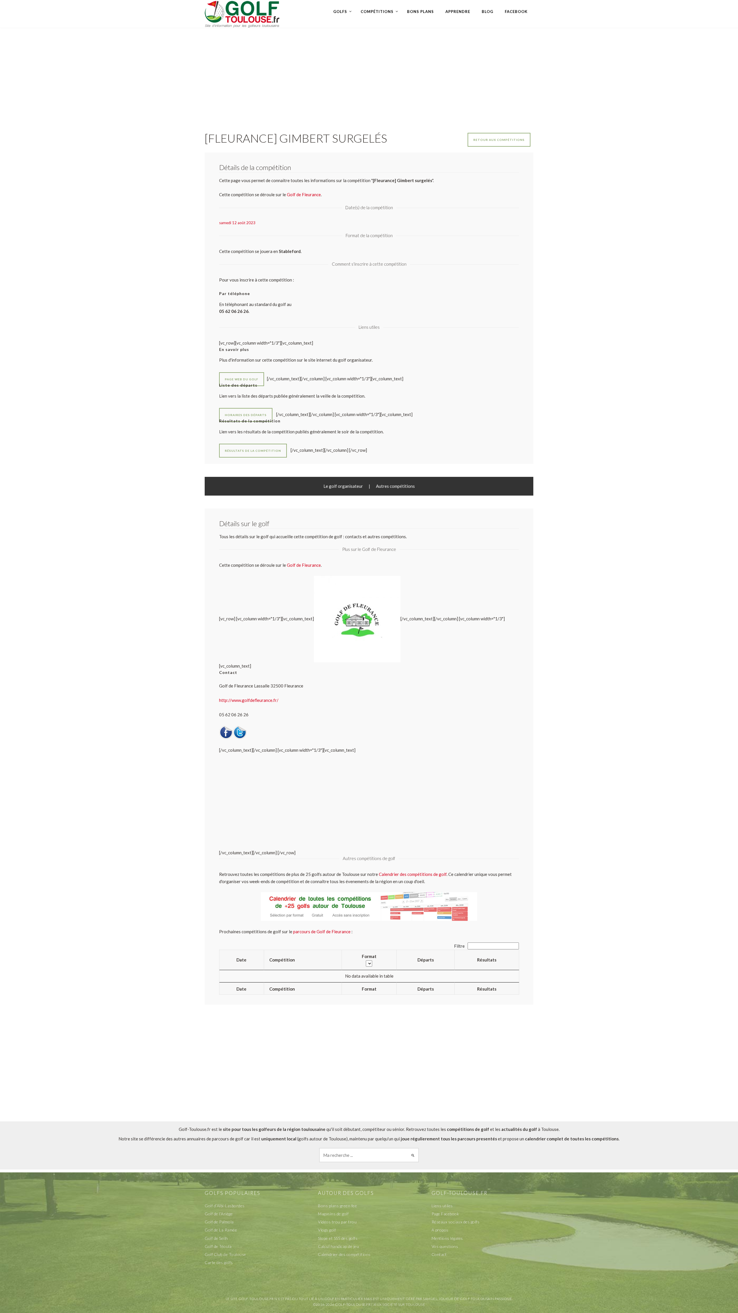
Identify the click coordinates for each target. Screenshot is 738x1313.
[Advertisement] (369, 73)
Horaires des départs (246, 415)
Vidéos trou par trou (337, 1221)
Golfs (340, 11)
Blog (487, 11)
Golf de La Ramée (221, 1229)
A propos (440, 1229)
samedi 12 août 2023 (237, 222)
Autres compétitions (395, 486)
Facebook (516, 11)
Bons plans (420, 11)
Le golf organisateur (343, 486)
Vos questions (445, 1246)
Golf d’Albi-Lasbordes (225, 1205)
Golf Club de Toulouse (225, 1254)
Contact (439, 1254)
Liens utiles (442, 1205)
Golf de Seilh (216, 1238)
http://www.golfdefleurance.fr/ (248, 700)
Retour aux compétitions (499, 139)
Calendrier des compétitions (344, 1254)
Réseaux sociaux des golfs (456, 1221)
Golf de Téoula (218, 1246)
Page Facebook (445, 1213)
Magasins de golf (333, 1213)
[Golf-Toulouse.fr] (242, 13)
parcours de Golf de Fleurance (322, 931)
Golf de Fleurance (304, 565)
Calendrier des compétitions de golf (413, 874)
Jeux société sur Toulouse (399, 1304)
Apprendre (457, 11)
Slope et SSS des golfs (337, 1238)
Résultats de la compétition (253, 450)
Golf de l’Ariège (219, 1213)
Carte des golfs (219, 1262)
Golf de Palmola (219, 1221)
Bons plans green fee (337, 1205)
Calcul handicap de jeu (338, 1246)
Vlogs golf (327, 1229)
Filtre (460, 946)
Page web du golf (241, 379)
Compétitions (377, 11)
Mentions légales (447, 1238)
